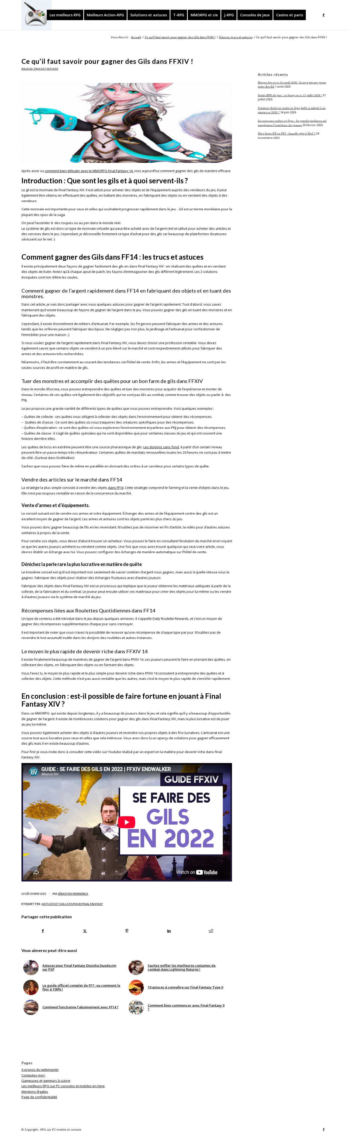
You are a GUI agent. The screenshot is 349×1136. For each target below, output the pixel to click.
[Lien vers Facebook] (324, 15)
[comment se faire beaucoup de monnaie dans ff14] (126, 123)
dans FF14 (115, 487)
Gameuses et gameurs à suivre (45, 1080)
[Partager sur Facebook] (43, 930)
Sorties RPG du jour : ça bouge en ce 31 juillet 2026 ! (290, 95)
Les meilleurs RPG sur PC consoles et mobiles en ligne (63, 1086)
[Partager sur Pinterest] (127, 930)
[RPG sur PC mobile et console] (36, 15)
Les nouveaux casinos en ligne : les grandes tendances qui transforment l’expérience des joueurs (292, 123)
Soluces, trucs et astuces (39, 68)
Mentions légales (34, 1091)
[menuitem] (65, 15)
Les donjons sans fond (161, 447)
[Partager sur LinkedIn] (169, 930)
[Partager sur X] (85, 930)
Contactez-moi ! (33, 1075)
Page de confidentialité (39, 1097)
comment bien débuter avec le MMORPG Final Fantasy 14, (89, 170)
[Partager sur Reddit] (211, 930)
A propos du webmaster (40, 1069)
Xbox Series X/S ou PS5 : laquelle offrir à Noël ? (286, 133)
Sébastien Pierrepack (73, 893)
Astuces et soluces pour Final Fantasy (72, 903)
